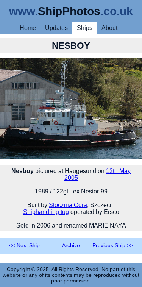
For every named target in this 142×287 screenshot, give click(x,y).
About (109, 28)
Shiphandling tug (46, 212)
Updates (56, 28)
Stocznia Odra (68, 205)
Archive (71, 245)
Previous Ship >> (112, 245)
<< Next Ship (24, 245)
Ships (84, 28)
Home (28, 28)
